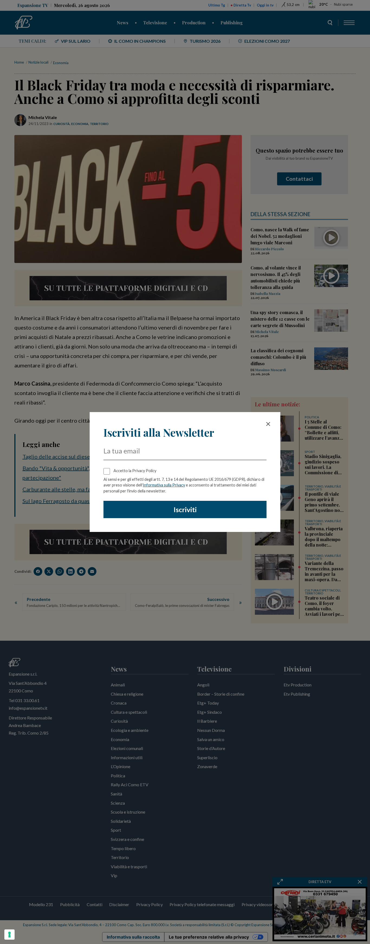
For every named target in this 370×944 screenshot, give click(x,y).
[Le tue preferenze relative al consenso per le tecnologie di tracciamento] (9, 934)
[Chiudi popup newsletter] (268, 424)
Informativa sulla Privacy (164, 485)
